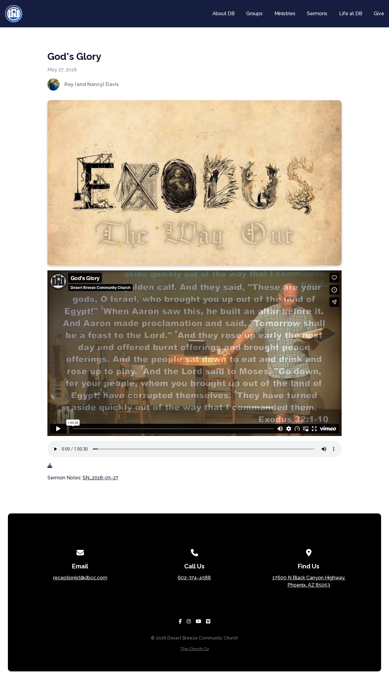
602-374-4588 (194, 578)
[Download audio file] (49, 465)
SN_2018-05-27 (101, 478)
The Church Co (194, 648)
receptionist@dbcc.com (80, 578)
